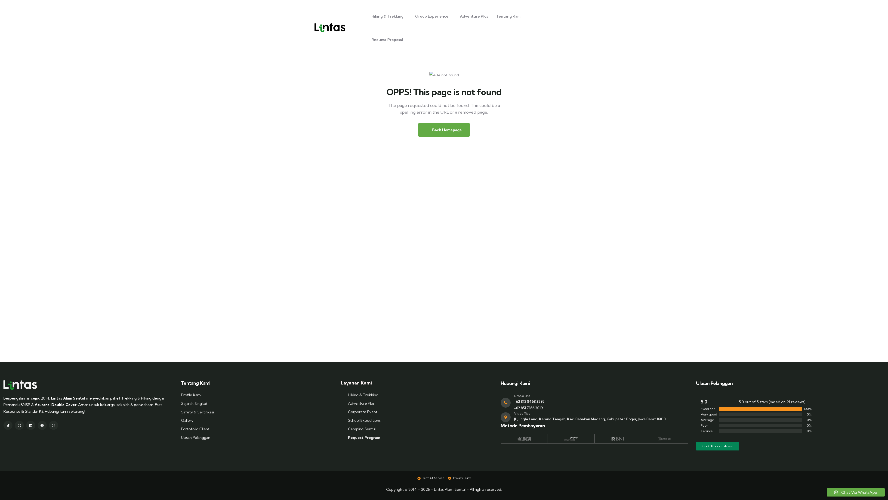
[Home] (20, 385)
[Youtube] (42, 425)
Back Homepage (446, 130)
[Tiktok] (7, 425)
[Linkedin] (30, 425)
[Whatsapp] (53, 425)
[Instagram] (19, 425)
